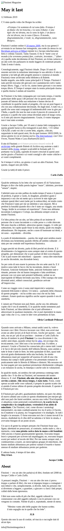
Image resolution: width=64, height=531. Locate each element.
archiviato (5, 146)
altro (40, 341)
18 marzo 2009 (33, 45)
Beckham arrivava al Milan (14, 51)
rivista (16, 149)
